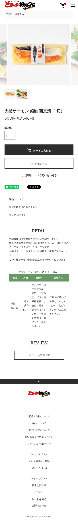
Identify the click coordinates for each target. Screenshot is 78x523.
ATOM (43, 468)
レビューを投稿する (39, 355)
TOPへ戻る (39, 381)
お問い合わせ (39, 505)
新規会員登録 (39, 485)
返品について (16, 199)
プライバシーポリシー (39, 444)
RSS (33, 468)
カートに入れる (42, 150)
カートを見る (39, 499)
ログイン (39, 492)
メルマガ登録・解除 (39, 461)
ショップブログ (39, 454)
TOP (9, 14)
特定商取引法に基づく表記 (23, 207)
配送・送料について (39, 416)
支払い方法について (39, 430)
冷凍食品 (19, 14)
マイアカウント (39, 478)
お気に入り (41, 164)
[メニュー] (72, 5)
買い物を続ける (17, 215)
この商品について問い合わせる (39, 175)
